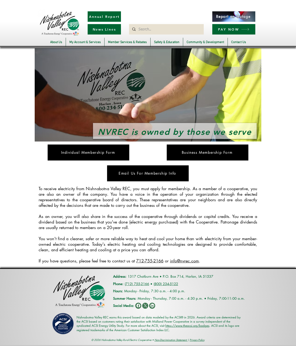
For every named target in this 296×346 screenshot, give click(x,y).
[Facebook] (138, 306)
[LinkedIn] (152, 306)
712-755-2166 (149, 261)
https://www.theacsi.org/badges (187, 326)
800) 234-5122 (166, 284)
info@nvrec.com (184, 261)
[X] (145, 306)
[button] (56, 42)
